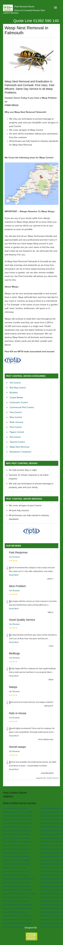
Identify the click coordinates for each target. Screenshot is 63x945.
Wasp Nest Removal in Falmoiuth (17, 864)
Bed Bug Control (18, 387)
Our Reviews (14, 557)
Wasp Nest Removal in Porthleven (17, 916)
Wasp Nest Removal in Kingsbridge (18, 816)
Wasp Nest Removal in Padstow (16, 860)
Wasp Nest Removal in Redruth (16, 857)
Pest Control (16, 427)
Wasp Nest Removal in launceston (17, 823)
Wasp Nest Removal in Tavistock (16, 882)
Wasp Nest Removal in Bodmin (16, 901)
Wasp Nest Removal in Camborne (17, 849)
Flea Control (16, 412)
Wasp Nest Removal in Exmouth (16, 871)
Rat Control (15, 437)
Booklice (14, 392)
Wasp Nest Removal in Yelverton (16, 834)
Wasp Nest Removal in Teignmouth (17, 812)
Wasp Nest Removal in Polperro (16, 927)
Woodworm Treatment (20, 452)
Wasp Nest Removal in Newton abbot (18, 879)
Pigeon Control (17, 432)
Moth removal (16, 422)
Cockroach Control (19, 402)
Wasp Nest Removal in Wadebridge (18, 905)
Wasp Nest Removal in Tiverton (16, 808)
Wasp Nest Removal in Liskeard (16, 838)
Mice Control (16, 417)
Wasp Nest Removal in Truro (15, 845)
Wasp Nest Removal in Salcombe (17, 897)
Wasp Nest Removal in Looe (15, 868)
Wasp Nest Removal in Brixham (16, 875)
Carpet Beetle (16, 397)
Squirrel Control (17, 442)
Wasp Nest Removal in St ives (15, 853)
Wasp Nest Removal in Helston (16, 912)
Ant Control (15, 382)
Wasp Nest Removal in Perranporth (17, 908)
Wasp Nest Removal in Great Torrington (19, 894)
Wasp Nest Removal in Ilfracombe (17, 886)
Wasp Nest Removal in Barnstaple (17, 923)
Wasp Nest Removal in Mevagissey (17, 919)
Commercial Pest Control (22, 407)
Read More (13, 575)
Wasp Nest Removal (19, 447)
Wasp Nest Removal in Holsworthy (17, 831)
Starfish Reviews (52, 778)
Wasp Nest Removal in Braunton (16, 827)
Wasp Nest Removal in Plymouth (16, 819)
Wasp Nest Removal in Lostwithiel (17, 842)
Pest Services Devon (24, 6)
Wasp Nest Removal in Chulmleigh (17, 890)
